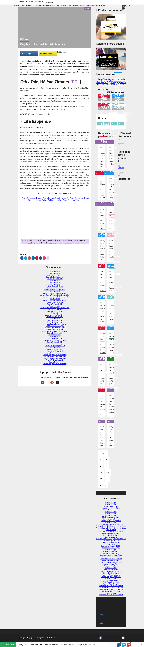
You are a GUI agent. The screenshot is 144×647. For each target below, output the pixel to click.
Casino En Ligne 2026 (54, 320)
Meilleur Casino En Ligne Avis (54, 290)
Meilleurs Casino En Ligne (55, 326)
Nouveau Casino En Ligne (55, 344)
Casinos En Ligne (55, 306)
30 (101, 479)
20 (108, 472)
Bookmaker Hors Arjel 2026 (54, 315)
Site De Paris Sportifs (54, 353)
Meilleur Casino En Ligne (54, 286)
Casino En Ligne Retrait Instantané (111, 80)
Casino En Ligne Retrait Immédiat (54, 355)
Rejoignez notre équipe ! (109, 606)
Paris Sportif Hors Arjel (55, 351)
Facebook (103, 614)
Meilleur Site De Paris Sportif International (55, 308)
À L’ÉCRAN (49, 3)
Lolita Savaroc (64, 372)
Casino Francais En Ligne (54, 317)
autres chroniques (74, 243)
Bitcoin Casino (55, 299)
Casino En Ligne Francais (54, 360)
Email (102, 623)
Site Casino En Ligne (55, 338)
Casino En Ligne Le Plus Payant (55, 340)
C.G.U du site (105, 611)
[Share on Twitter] (124, 645)
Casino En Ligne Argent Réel (55, 346)
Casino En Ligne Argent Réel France (54, 331)
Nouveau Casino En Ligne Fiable (55, 324)
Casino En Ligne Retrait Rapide (54, 328)
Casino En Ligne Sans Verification (54, 356)
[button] (123, 7)
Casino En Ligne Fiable (55, 279)
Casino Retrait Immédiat (54, 277)
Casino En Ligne (54, 272)
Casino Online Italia (54, 335)
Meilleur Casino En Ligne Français (54, 293)
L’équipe (103, 602)
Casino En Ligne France (55, 288)
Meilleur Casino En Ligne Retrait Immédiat (54, 295)
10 (101, 472)
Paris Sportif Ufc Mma (55, 311)
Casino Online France (54, 349)
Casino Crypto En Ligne (55, 275)
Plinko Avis (54, 313)
